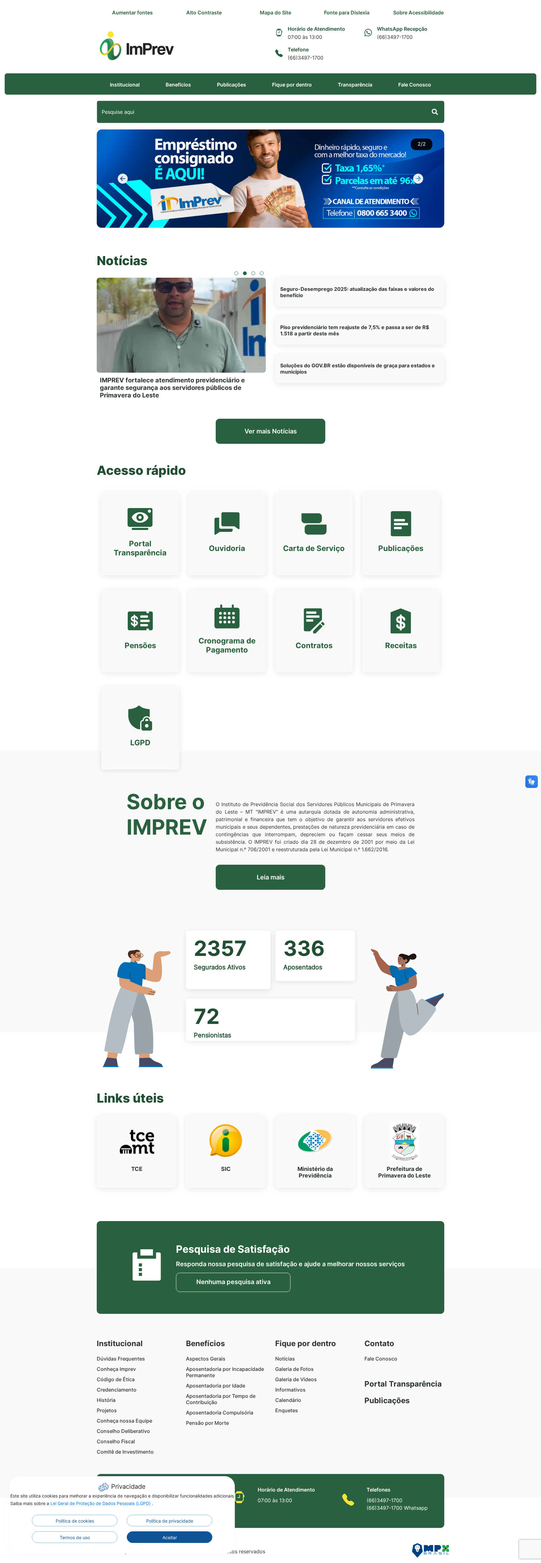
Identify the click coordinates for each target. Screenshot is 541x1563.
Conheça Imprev (116, 1369)
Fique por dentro (292, 84)
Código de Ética (116, 1379)
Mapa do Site (275, 12)
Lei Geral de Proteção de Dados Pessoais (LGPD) (101, 1503)
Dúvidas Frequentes (121, 1359)
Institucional (125, 84)
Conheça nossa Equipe (124, 1421)
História (106, 1400)
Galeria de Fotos (294, 1369)
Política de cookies (75, 1521)
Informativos (290, 1390)
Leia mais (271, 877)
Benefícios (178, 84)
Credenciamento (117, 1390)
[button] (123, 178)
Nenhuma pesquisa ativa (233, 1282)
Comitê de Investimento (125, 1452)
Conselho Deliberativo (123, 1431)
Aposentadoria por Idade (215, 1385)
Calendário (288, 1400)
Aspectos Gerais (205, 1359)
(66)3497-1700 (384, 1500)
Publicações (231, 84)
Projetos (107, 1410)
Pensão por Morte (207, 1423)
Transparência (355, 84)
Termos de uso (75, 1537)
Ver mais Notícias (271, 431)
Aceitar (169, 1537)
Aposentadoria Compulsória (219, 1412)
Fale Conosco (414, 84)
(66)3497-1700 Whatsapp (397, 1508)
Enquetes (286, 1410)
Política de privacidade (169, 1521)
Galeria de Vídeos (296, 1379)
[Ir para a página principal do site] (137, 46)
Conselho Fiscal (116, 1441)
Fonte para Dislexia (346, 12)
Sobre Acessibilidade (418, 12)
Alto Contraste (204, 12)
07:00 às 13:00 (275, 1500)
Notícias (285, 1359)
